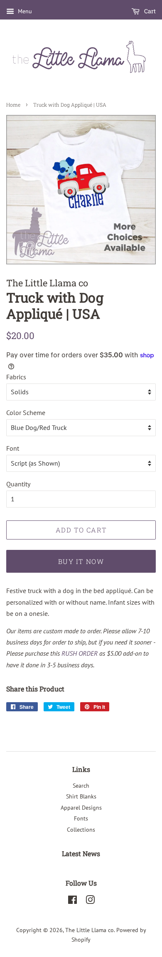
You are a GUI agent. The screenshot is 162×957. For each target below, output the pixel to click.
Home (13, 104)
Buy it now (81, 561)
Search (81, 785)
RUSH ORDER (79, 653)
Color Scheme (25, 412)
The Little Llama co (89, 930)
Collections (81, 829)
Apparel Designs (81, 807)
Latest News (81, 853)
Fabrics (16, 377)
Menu (24, 11)
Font (12, 448)
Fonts (81, 818)
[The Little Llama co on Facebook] (72, 901)
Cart (149, 11)
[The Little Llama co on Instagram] (90, 901)
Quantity (18, 484)
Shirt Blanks (81, 796)
